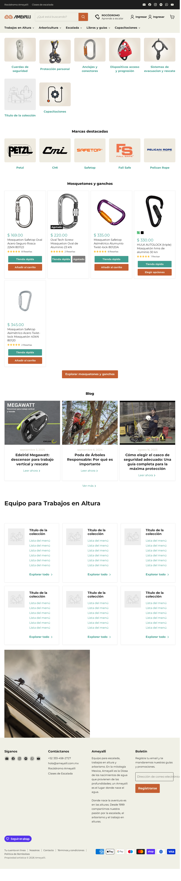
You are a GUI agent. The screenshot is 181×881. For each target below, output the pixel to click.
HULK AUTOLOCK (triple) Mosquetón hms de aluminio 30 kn (154, 248)
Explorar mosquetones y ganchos (90, 374)
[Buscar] (83, 17)
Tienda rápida (25, 259)
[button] (157, 17)
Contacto (48, 850)
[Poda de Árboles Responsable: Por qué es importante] (90, 423)
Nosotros (34, 850)
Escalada (73, 27)
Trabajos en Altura (18, 27)
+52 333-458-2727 (59, 758)
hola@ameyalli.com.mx (63, 763)
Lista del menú (39, 540)
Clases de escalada (42, 4)
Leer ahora (30, 470)
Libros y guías (97, 27)
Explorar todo (39, 574)
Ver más (88, 485)
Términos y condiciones (71, 850)
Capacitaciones (126, 27)
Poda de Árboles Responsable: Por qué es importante (90, 459)
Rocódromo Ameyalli (16, 4)
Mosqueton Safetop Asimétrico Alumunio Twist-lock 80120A (108, 243)
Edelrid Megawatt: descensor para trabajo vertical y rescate (32, 459)
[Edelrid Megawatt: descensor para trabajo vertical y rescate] (32, 423)
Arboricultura (49, 27)
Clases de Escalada (60, 773)
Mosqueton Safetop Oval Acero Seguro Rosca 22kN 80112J (24, 243)
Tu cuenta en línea (15, 850)
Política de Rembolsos (17, 854)
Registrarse (147, 788)
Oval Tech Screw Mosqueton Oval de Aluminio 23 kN (64, 243)
